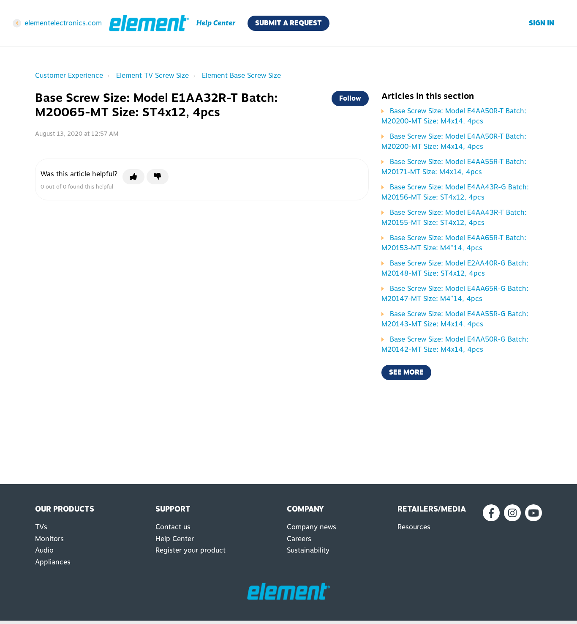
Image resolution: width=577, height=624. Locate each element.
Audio (44, 550)
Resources (413, 527)
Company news (311, 527)
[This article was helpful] (133, 176)
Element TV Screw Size (152, 75)
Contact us (173, 527)
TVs (41, 527)
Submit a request (288, 23)
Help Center (174, 539)
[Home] (149, 23)
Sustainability (308, 550)
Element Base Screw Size (241, 75)
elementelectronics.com (63, 23)
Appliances (53, 562)
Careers (299, 539)
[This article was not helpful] (158, 176)
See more (406, 372)
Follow (350, 98)
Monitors (49, 539)
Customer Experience (69, 75)
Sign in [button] (541, 23)
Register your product (190, 550)
